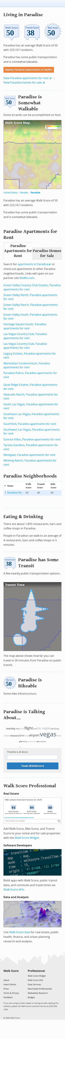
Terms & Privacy (11, 993)
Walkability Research (38, 993)
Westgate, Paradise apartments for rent (29, 455)
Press (6, 989)
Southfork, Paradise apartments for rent (29, 424)
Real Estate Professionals (40, 989)
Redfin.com (27, 278)
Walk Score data (19, 932)
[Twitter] (5, 976)
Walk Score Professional (29, 786)
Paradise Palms (16, 492)
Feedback (8, 997)
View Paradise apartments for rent (26, 78)
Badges (31, 997)
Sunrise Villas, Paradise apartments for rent (31, 439)
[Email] (16, 976)
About (6, 980)
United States (10, 192)
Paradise (35, 192)
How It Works (9, 984)
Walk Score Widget (27, 837)
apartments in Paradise (33, 264)
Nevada (24, 192)
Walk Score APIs (13, 889)
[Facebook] (11, 976)
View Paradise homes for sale (22, 82)
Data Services (34, 984)
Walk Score (11, 971)
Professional (36, 971)
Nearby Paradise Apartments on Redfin (28, 69)
